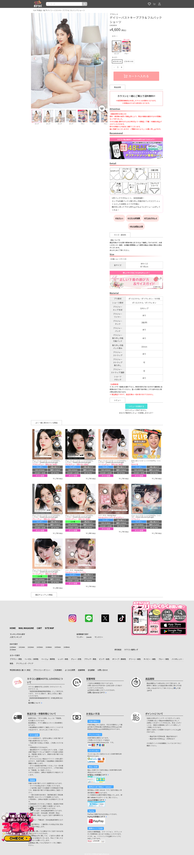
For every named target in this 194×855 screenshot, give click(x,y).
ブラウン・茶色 (16, 659)
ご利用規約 (57, 670)
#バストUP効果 (134, 218)
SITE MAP (49, 628)
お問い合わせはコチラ (96, 692)
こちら (45, 842)
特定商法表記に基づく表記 (20, 670)
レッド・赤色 (63, 659)
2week (89, 637)
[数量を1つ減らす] (114, 67)
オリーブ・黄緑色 (119, 659)
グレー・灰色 (76, 659)
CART (39, 628)
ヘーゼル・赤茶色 (31, 659)
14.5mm (58, 647)
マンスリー (98, 637)
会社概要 (91, 670)
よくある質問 (70, 670)
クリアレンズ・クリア (24, 663)
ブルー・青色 (163, 659)
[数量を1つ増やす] (121, 67)
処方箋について (34, 703)
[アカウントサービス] (159, 4)
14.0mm (13, 647)
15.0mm (13, 649)
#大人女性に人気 (136, 226)
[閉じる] (31, 808)
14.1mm (22, 647)
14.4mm (49, 647)
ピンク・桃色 (104, 659)
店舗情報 (81, 670)
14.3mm (40, 647)
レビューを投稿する (136, 406)
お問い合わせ (103, 670)
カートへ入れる (139, 76)
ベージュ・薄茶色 (48, 659)
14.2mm (31, 647)
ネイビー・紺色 (150, 659)
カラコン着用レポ (131, 649)
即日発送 (118, 649)
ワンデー (80, 637)
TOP (34, 10)
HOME (13, 628)
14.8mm (67, 647)
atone (93, 797)
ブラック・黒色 (90, 659)
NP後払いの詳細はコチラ (97, 775)
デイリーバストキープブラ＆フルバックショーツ (66, 10)
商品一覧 (41, 10)
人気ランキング (16, 637)
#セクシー (119, 218)
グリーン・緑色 (135, 659)
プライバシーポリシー (41, 670)
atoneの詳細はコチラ (95, 800)
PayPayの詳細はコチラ (96, 816)
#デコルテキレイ (150, 218)
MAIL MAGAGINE (26, 628)
